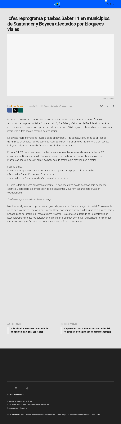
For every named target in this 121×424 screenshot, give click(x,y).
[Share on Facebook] (9, 110)
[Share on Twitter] (15, 110)
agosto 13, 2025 (36, 106)
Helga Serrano (17, 106)
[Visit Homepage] (57, 4)
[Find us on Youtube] (23, 388)
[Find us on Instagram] (20, 388)
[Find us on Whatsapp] (8, 388)
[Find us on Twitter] (16, 388)
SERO (98, 415)
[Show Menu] (8, 4)
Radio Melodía (18, 415)
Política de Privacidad (15, 395)
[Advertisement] (60, 272)
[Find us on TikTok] (27, 388)
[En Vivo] (109, 4)
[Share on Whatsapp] (20, 110)
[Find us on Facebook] (12, 388)
